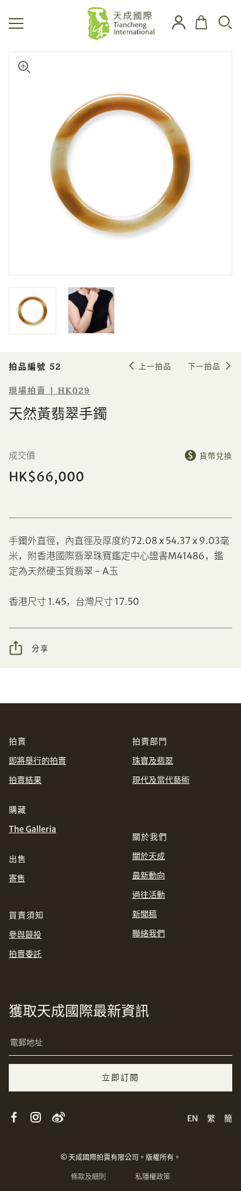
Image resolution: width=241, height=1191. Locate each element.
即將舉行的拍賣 (37, 760)
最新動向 (148, 875)
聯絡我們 (148, 933)
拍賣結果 (25, 780)
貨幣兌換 (215, 456)
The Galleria (32, 829)
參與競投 (25, 934)
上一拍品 (155, 366)
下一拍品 (204, 366)
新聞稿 (144, 914)
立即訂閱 (120, 1077)
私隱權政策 (152, 1176)
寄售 (17, 878)
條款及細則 (88, 1176)
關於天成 (148, 856)
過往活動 (148, 894)
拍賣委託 (25, 954)
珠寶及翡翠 (152, 760)
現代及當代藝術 (161, 780)
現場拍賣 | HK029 (49, 391)
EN (192, 1118)
